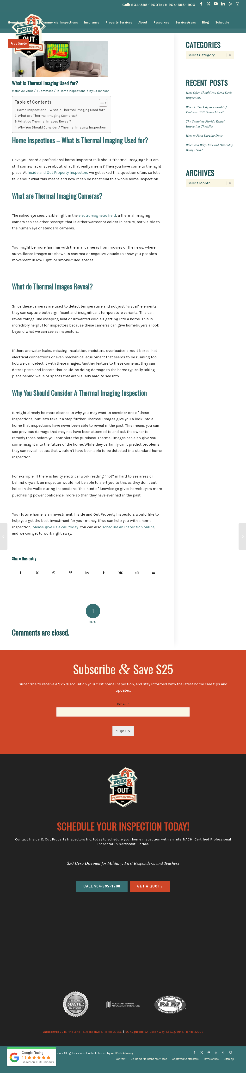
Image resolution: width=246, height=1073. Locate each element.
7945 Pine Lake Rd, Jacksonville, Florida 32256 (82, 1031)
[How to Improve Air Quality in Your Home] (242, 536)
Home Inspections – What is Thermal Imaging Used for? (61, 110)
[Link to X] (208, 3)
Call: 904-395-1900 (140, 4)
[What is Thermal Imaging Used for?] (87, 59)
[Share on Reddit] (137, 573)
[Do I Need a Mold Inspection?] (3, 536)
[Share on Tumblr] (104, 573)
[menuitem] (21, 22)
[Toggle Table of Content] (100, 103)
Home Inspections (73, 91)
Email (123, 704)
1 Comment (45, 91)
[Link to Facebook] (201, 3)
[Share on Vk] (120, 573)
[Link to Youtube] (215, 3)
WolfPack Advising (122, 1053)
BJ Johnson (101, 91)
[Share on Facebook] (20, 573)
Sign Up (123, 731)
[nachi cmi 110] (76, 1004)
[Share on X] (37, 573)
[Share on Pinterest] (70, 573)
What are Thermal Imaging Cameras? (47, 116)
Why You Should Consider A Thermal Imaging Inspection (62, 127)
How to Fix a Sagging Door (204, 135)
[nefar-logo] (123, 1005)
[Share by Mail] (153, 573)
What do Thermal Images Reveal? (44, 121)
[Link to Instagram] (237, 3)
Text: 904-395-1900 (176, 4)
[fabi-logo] (170, 1004)
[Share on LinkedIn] (87, 573)
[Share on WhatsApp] (54, 573)
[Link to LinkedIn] (223, 3)
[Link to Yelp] (230, 3)
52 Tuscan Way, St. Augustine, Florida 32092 (164, 1031)
